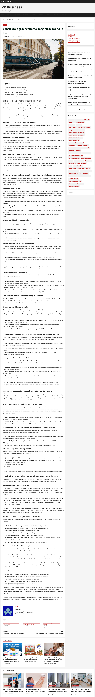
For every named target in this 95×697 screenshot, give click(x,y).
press (5, 665)
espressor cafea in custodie (76, 155)
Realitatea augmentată (85, 176)
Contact (64, 15)
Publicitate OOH (73, 176)
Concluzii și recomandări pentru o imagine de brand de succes (21, 97)
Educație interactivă (84, 148)
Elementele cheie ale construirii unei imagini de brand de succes (22, 90)
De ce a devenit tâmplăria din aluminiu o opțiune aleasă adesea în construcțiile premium (58, 691)
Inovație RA (88, 160)
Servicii (8, 15)
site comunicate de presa (75, 181)
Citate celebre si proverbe (74, 38)
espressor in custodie (74, 158)
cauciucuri (78, 125)
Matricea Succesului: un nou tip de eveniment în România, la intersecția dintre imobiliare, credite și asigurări (80, 96)
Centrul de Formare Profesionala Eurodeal (79, 127)
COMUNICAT (17, 15)
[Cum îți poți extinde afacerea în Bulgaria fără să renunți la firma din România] (81, 680)
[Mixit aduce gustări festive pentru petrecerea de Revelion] (33, 649)
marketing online (78, 165)
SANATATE (41, 15)
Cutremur (70, 33)
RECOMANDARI (7, 685)
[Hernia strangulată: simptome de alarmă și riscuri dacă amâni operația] (13, 680)
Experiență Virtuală (86, 158)
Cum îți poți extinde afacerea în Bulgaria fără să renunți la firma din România (81, 691)
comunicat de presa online (75, 137)
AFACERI (5, 25)
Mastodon (70, 192)
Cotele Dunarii (71, 34)
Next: (50, 632)
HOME (2, 15)
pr (80, 173)
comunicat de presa (80, 130)
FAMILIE (49, 15)
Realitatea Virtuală (73, 178)
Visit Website (19, 612)
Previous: (13, 632)
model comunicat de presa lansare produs (79, 168)
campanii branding (79, 122)
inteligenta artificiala (74, 163)
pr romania (85, 173)
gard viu (71, 160)
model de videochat (74, 171)
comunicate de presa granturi (76, 142)
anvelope (71, 119)
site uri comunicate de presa (76, 183)
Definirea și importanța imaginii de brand (15, 87)
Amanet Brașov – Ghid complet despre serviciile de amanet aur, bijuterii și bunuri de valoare (53, 659)
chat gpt (71, 130)
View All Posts (30, 612)
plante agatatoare (73, 173)
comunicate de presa (74, 140)
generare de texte (79, 160)
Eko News (78, 150)
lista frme (83, 163)
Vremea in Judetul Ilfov (74, 41)
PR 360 (69, 36)
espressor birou (86, 153)
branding (71, 122)
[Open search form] (93, 14)
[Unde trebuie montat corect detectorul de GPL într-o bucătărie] (36, 680)
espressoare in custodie (75, 153)
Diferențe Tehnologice (82, 145)
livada (70, 165)
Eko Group (71, 150)
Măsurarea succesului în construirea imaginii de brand (19, 94)
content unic (72, 145)
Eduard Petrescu (73, 148)
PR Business (11, 7)
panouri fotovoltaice (85, 171)
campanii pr (72, 125)
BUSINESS (33, 15)
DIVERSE (56, 15)
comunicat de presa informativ (76, 135)
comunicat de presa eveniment (76, 132)
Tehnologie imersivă (74, 186)
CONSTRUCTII (53, 685)
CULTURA (25, 15)
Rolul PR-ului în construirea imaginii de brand (17, 92)
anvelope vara (78, 119)
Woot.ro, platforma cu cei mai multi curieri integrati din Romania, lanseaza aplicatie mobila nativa (79, 89)
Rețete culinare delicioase (74, 40)
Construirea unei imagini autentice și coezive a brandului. (11, 623)
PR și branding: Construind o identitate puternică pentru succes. (31, 623)
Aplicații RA (87, 119)
